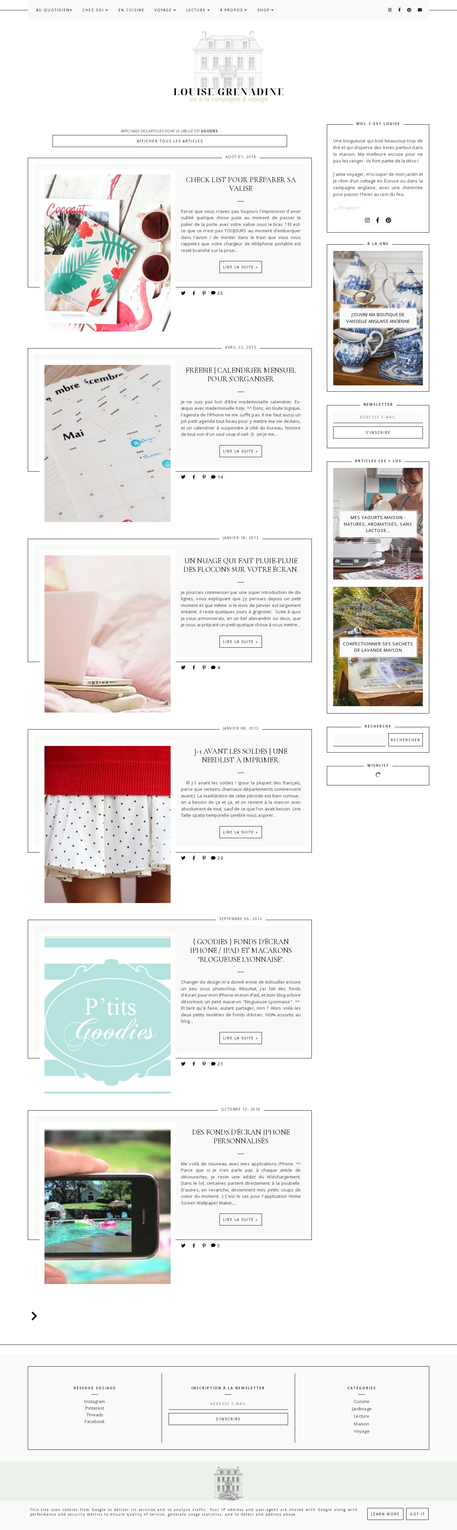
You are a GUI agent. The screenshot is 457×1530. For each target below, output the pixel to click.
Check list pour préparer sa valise (241, 184)
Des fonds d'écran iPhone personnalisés (241, 1136)
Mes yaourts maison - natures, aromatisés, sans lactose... (378, 523)
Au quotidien (53, 10)
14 (220, 477)
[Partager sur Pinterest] (204, 293)
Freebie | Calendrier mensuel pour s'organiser (241, 374)
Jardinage (362, 1409)
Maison (361, 1424)
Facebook (95, 1421)
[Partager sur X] (183, 293)
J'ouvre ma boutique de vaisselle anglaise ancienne (378, 317)
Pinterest (94, 1408)
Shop (264, 10)
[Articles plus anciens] (33, 1316)
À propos (232, 10)
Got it (417, 1514)
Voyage (164, 10)
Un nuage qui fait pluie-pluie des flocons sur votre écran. (240, 565)
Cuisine (361, 1401)
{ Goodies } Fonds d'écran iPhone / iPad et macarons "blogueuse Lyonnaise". (241, 950)
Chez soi (94, 10)
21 (220, 1064)
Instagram (94, 1401)
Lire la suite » (240, 267)
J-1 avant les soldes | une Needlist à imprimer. (240, 755)
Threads (95, 1415)
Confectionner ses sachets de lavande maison (378, 647)
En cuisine (131, 10)
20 (220, 858)
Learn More (385, 1514)
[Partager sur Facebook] (195, 293)
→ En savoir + (347, 208)
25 (220, 293)
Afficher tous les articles (170, 141)
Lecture (196, 10)
